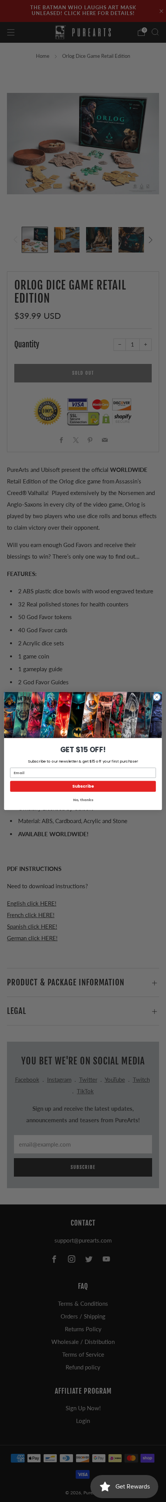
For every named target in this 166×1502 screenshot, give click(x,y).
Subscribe (82, 786)
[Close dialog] (156, 697)
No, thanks (83, 799)
